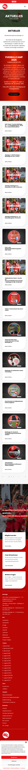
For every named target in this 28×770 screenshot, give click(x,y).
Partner (4, 723)
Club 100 (14, 1)
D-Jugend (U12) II (7, 673)
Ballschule (5, 635)
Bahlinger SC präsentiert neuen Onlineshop (14, 371)
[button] (26, 742)
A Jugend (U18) (6, 656)
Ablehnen (14, 761)
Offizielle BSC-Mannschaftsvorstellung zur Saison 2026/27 (13, 464)
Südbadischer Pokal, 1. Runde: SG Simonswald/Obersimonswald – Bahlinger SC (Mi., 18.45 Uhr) (13, 280)
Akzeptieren (14, 757)
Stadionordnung (6, 700)
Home (11, 18)
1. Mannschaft (6, 646)
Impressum (22, 768)
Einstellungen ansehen (14, 765)
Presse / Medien (6, 640)
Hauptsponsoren (6, 711)
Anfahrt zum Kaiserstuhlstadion (10, 697)
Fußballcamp (6, 637)
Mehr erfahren (8, 130)
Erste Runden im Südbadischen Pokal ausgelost (14, 401)
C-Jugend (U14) (6, 665)
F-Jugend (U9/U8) (7, 678)
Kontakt (4, 708)
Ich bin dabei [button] (8, 546)
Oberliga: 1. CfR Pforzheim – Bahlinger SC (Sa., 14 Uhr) (13, 155)
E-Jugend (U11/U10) (7, 675)
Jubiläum (4, 689)
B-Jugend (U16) (6, 660)
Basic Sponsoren (6, 718)
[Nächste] (25, 477)
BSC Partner (5, 720)
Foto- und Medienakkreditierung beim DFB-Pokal (13, 249)
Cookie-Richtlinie (6, 768)
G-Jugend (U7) (6, 680)
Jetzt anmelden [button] (14, 94)
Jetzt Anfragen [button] (8, 585)
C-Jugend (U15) (6, 663)
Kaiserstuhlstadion (7, 695)
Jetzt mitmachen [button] (9, 565)
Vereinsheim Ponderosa (8, 702)
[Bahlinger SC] (5, 6)
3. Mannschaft (6, 651)
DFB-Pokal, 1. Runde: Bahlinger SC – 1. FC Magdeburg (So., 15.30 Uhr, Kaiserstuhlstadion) (14, 125)
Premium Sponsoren (7, 713)
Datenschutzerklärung (15, 768)
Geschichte (5, 622)
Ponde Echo (5, 686)
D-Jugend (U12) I (6, 670)
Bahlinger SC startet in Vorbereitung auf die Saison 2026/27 (13, 433)
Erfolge (4, 625)
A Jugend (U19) (6, 653)
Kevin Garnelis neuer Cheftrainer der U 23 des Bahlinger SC (12, 341)
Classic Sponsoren (7, 716)
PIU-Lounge (5, 725)
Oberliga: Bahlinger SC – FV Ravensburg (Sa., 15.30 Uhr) (13, 217)
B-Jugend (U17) (6, 658)
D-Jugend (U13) (6, 668)
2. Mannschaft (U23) (7, 648)
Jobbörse (5, 632)
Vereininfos (5, 620)
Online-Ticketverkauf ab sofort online (14, 309)
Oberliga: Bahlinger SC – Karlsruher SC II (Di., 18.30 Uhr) (13, 186)
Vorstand (4, 627)
